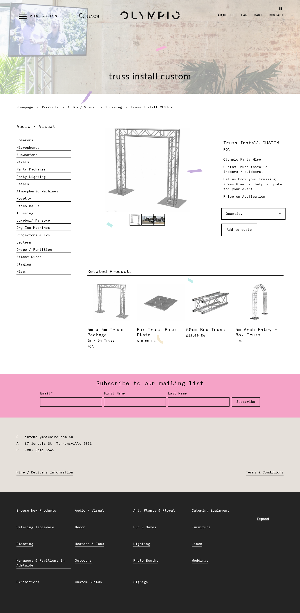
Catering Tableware (35, 527)
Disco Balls (28, 206)
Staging (23, 264)
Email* (46, 393)
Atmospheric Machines (37, 191)
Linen (197, 544)
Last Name (177, 393)
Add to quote (239, 229)
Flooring (24, 544)
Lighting (141, 544)
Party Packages (31, 169)
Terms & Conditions (265, 472)
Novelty (23, 198)
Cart (258, 15)
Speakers (24, 140)
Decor (80, 527)
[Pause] (281, 9)
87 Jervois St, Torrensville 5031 (58, 443)
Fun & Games (144, 527)
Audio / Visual (82, 107)
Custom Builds (88, 582)
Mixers (22, 162)
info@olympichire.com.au (49, 437)
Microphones (28, 147)
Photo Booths (145, 560)
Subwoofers (26, 155)
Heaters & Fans (89, 544)
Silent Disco (29, 257)
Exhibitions (28, 582)
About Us (226, 15)
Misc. (21, 271)
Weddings (200, 560)
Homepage (24, 107)
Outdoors (83, 560)
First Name (114, 393)
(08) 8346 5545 (39, 450)
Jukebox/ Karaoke (33, 220)
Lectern (23, 242)
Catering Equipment (210, 510)
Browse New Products (36, 510)
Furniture (201, 527)
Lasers (22, 184)
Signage (140, 582)
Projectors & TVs (33, 235)
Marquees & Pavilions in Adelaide (40, 563)
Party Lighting (31, 177)
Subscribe (245, 401)
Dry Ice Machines (33, 227)
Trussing (113, 107)
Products (50, 107)
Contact (276, 15)
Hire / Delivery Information (44, 472)
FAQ (244, 15)
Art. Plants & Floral (154, 510)
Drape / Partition (34, 249)
